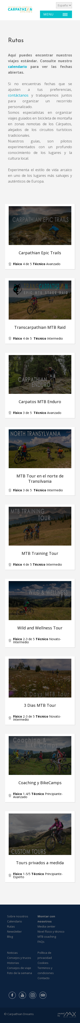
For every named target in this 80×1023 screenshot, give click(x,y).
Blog (10, 937)
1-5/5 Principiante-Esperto (38, 875)
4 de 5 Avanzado (36, 264)
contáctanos (18, 95)
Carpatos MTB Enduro (40, 401)
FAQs (41, 942)
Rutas (11, 926)
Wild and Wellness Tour (39, 627)
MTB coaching (47, 937)
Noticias (12, 953)
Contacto (44, 978)
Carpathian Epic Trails (40, 252)
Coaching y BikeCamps (40, 782)
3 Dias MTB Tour (40, 705)
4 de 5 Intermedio (38, 338)
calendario (17, 66)
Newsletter (14, 931)
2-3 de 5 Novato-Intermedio (37, 640)
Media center (46, 926)
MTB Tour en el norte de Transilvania (40, 478)
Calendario (14, 921)
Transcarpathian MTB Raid (40, 327)
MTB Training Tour (40, 553)
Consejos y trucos (19, 958)
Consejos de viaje (19, 968)
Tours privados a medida (40, 862)
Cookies (43, 963)
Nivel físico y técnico (51, 931)
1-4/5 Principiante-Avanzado (38, 795)
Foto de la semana (19, 973)
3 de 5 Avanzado (37, 413)
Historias (13, 963)
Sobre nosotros (17, 916)
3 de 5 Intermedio (42, 490)
